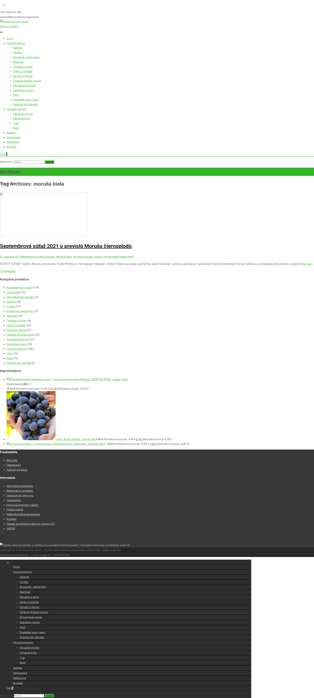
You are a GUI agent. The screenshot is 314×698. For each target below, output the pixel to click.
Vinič (16, 95)
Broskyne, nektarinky (26, 57)
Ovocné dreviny (16, 43)
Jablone (17, 48)
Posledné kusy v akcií (26, 99)
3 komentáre (8, 271)
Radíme (11, 132)
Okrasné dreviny (17, 109)
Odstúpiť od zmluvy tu (20, 495)
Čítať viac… (307, 264)
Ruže (16, 128)
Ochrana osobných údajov (22, 505)
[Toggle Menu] (1, 32)
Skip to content (9, 26)
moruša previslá (83, 256)
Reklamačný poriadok (20, 491)
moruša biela (64, 256)
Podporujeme (15, 509)
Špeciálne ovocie (23, 90)
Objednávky (14, 465)
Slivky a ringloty (22, 71)
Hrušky (17, 52)
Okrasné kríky (21, 118)
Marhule (18, 62)
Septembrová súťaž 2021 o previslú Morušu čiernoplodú (66, 246)
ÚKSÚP (11, 528)
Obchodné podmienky (20, 486)
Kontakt (11, 147)
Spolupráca (13, 137)
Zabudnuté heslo (17, 470)
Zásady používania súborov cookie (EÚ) (31, 524)
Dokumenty (14, 500)
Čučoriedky (13, 292)
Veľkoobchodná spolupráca (23, 514)
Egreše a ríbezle (23, 76)
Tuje (16, 123)
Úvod (10, 38)
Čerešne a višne (22, 67)
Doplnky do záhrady (25, 104)
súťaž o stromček (104, 256)
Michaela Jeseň (124, 256)
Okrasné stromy (23, 114)
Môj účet (12, 460)
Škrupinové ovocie (24, 85)
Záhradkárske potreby (20, 297)
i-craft (44, 555)
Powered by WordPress (14, 555)
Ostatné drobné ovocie (27, 81)
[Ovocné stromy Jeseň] (14, 21)
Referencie (13, 142)
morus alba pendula (42, 256)
